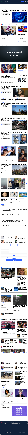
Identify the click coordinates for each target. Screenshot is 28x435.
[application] (8, 30)
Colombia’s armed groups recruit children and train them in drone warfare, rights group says (23, 378)
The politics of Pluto (4, 199)
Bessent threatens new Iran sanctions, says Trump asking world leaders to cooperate (8, 75)
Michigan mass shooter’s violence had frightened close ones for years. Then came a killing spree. (21, 279)
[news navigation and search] (27, 1)
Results (27, 24)
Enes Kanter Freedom (19, 319)
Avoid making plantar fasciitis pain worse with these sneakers (8, 237)
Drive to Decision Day (7, 24)
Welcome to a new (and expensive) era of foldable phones (8, 158)
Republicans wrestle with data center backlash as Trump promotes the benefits (22, 42)
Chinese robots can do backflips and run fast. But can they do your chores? (13, 119)
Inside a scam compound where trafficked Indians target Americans (6, 382)
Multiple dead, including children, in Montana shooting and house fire (14, 215)
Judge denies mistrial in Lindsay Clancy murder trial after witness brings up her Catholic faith (13, 87)
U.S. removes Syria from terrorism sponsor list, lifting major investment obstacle (23, 372)
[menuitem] (10, 1)
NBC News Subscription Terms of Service (15, 423)
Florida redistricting (22, 24)
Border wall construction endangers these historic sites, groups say (6, 304)
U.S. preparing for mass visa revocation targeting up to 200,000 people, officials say (24, 81)
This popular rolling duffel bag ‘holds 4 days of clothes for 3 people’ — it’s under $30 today (8, 242)
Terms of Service (13, 422)
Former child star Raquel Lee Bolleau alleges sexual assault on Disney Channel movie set (7, 399)
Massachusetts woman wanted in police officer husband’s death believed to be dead (22, 289)
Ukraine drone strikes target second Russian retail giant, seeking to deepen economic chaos (5, 171)
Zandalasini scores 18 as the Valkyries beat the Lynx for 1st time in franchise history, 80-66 (24, 336)
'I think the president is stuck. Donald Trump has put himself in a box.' (4, 82)
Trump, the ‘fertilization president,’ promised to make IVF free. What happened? (14, 11)
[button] (8, 30)
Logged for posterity (13, 199)
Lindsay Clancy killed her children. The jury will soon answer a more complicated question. (7, 100)
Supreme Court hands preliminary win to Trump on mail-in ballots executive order (8, 37)
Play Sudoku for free (4, 405)
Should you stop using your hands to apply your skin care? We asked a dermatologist (22, 237)
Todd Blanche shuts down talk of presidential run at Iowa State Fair (14, 354)
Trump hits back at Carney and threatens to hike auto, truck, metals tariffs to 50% (22, 72)
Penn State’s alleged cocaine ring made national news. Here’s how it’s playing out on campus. (13, 104)
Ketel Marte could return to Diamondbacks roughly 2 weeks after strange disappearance (25, 341)
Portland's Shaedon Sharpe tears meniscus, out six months (15, 341)
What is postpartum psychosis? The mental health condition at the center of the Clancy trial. (6, 93)
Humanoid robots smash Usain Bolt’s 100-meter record (5, 125)
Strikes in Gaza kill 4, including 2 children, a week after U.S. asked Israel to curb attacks (14, 226)
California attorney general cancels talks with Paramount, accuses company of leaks (13, 133)
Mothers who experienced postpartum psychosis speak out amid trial (20, 100)
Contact (5, 423)
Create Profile (14, 260)
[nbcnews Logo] (2, 422)
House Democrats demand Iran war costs (12, 82)
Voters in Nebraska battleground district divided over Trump (5, 354)
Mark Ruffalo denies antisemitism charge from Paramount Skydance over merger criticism (6, 139)
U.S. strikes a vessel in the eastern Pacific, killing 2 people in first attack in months (14, 210)
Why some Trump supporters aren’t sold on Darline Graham (20, 314)
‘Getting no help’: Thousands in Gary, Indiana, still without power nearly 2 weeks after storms (8, 289)
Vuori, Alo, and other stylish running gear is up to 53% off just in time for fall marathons (22, 242)
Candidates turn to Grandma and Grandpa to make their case (22, 35)
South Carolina (17, 24)
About (4, 422)
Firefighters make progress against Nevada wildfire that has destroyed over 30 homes (7, 279)
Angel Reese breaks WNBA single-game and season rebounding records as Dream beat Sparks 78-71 (21, 331)
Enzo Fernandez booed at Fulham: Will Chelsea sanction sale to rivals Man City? (7, 342)
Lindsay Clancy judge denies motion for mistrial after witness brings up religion (22, 367)
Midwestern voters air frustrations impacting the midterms (23, 355)
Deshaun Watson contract (12, 319)
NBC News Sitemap (13, 424)
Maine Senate (12, 24)
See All (14, 244)
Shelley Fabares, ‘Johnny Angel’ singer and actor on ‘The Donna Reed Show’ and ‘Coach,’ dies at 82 (21, 399)
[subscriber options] (25, 1)
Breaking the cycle (22, 199)
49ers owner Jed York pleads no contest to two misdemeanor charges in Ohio (7, 331)
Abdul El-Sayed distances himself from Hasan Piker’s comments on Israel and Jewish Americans (13, 221)
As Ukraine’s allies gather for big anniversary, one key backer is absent (14, 164)
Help (4, 424)
